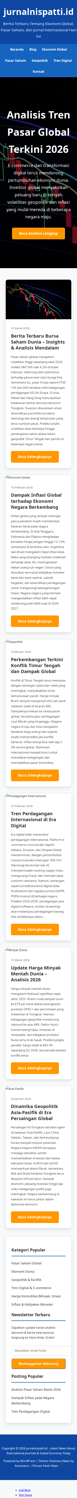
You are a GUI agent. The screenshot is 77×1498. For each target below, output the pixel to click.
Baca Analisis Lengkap (38, 233)
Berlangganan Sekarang (39, 1364)
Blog (32, 49)
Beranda (17, 49)
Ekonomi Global (54, 49)
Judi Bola (24, 1490)
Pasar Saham (15, 60)
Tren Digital (63, 60)
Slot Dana (25, 1495)
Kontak (38, 71)
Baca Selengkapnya (35, 456)
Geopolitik (40, 60)
